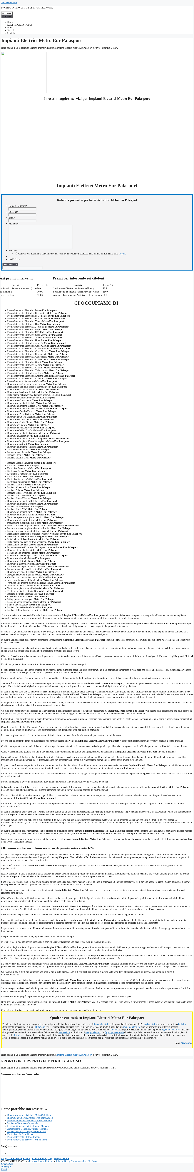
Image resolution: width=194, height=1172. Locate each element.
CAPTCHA (14, 259)
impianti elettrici (101, 1024)
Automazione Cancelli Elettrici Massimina (27, 1128)
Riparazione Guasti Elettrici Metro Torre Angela (30, 1118)
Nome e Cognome (17, 206)
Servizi (10, 30)
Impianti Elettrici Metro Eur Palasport (74, 1054)
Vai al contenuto (9, 2)
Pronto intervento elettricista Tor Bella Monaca (29, 1120)
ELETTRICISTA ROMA (19, 24)
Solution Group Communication (70, 1161)
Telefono (13, 212)
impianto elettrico (131, 1027)
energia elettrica (149, 1024)
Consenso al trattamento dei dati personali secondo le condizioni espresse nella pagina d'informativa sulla (72, 253)
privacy (122, 253)
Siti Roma (92, 1161)
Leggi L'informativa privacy (15, 1158)
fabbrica (182, 1024)
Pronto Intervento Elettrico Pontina (23, 1137)
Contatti (11, 33)
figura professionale (114, 1032)
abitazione (40, 1027)
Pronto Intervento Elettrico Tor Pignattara (27, 1139)
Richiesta (13, 223)
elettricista (18, 1035)
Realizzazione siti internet (41, 1161)
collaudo (114, 1029)
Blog (9, 27)
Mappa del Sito (61, 1158)
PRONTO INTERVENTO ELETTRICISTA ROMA (27, 7)
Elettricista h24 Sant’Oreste (20, 1134)
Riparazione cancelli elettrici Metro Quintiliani (29, 1115)
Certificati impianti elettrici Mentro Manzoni (28, 1126)
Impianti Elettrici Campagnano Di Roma (26, 1131)
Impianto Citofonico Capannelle (22, 1123)
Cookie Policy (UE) (42, 1158)
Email (11, 217)
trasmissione (64, 1032)
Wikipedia (186, 1043)
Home (10, 22)
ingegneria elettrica (171, 1029)
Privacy (12, 250)
